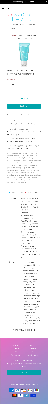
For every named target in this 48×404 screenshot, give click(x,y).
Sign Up (24, 372)
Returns (32, 346)
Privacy (32, 352)
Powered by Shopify (31, 384)
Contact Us (32, 349)
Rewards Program (32, 355)
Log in (15, 24)
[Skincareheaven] (19, 21)
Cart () (23, 24)
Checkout (31, 24)
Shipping (16, 346)
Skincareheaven (20, 384)
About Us (16, 349)
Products (15, 35)
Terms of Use (15, 355)
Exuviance (11, 79)
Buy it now (24, 106)
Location (15, 352)
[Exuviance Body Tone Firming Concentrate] (24, 54)
